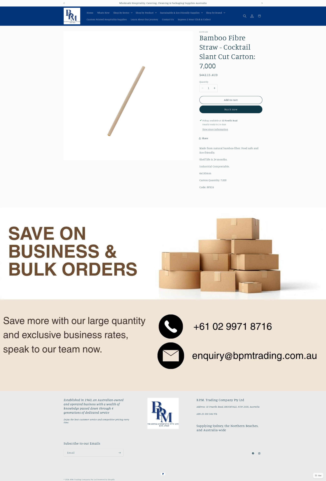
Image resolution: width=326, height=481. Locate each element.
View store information (215, 129)
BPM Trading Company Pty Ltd (83, 479)
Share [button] (205, 138)
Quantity (203, 81)
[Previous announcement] (64, 3)
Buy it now (230, 109)
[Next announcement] (262, 3)
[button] (122, 12)
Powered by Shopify (106, 479)
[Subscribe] (119, 453)
